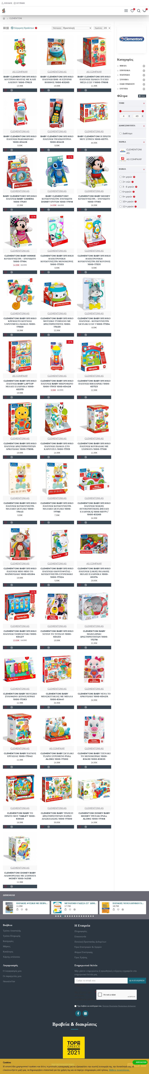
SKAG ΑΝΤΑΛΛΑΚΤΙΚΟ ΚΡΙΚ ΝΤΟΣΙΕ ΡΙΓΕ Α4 (32, 903)
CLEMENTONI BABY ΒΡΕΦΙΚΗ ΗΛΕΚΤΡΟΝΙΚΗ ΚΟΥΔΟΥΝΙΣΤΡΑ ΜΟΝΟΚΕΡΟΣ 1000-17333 (57, 260)
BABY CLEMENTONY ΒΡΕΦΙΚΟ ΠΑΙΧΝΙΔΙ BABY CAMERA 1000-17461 (20, 199)
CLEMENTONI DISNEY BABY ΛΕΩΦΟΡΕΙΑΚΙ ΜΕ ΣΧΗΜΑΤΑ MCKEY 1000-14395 (20, 875)
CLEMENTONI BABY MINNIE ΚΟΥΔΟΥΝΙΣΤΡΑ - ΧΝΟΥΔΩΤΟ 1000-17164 (20, 258)
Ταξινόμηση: (57, 28)
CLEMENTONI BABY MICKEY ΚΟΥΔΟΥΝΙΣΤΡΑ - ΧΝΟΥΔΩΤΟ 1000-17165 (94, 199)
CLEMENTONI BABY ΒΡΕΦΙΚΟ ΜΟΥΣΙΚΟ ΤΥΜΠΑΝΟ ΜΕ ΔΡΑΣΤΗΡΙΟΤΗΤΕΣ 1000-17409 (56, 322)
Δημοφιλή (9, 895)
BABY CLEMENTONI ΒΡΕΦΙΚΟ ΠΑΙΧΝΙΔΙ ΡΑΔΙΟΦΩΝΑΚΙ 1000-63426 (20, 139)
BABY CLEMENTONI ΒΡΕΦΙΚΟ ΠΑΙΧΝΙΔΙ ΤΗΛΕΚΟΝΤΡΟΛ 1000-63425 (56, 139)
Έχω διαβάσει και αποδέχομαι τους (106, 1006)
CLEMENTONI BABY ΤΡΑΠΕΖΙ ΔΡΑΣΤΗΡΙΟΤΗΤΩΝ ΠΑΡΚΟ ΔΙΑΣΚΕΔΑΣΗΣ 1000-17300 (57, 816)
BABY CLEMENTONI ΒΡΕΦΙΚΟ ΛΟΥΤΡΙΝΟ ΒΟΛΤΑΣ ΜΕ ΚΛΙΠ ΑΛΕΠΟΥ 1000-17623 (20, 79)
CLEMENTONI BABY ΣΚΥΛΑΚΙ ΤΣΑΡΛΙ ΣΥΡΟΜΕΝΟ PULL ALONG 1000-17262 (57, 756)
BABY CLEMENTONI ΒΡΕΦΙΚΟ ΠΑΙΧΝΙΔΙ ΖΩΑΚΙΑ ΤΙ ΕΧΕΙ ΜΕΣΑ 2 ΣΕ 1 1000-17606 (94, 79)
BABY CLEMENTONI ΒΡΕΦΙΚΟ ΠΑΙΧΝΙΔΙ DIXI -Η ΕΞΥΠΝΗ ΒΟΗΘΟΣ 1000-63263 (56, 79)
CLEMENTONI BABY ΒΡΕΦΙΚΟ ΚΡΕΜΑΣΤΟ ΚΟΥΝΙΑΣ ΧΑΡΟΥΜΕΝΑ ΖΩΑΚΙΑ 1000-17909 (20, 322)
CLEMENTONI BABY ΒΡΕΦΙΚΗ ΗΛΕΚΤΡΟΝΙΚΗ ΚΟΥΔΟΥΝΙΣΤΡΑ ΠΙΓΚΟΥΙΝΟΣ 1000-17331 (94, 260)
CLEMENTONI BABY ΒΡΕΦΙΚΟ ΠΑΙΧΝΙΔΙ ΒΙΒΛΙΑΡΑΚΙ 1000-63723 (94, 383)
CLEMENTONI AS (57, 71)
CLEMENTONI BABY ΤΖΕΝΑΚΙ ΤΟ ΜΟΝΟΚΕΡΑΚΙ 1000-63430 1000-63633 (94, 756)
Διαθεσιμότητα (127, 125)
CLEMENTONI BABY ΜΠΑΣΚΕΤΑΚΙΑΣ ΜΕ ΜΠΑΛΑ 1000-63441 (57, 696)
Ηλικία (122, 169)
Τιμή (121, 103)
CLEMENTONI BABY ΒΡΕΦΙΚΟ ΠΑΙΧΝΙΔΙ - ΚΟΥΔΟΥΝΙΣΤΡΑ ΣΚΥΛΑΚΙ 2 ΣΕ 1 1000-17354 (94, 321)
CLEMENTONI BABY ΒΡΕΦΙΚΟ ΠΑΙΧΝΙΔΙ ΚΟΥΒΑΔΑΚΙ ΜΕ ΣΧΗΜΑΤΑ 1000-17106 (94, 446)
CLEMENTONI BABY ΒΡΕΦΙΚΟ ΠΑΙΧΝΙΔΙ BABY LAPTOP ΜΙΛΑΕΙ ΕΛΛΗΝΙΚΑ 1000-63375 (20, 385)
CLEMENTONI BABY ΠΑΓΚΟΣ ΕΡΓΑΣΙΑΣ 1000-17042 (20, 755)
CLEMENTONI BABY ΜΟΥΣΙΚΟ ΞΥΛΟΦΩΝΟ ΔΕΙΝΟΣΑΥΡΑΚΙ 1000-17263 (20, 696)
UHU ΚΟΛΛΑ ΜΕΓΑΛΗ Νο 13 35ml (129, 903)
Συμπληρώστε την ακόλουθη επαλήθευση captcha (84, 996)
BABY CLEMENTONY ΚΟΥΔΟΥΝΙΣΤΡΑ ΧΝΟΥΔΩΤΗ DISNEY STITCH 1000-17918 (57, 199)
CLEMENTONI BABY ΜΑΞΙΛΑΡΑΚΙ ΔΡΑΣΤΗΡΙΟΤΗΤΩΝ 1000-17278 (94, 635)
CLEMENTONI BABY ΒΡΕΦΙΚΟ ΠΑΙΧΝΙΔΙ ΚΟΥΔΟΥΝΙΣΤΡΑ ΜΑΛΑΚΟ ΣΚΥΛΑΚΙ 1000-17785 (56, 507)
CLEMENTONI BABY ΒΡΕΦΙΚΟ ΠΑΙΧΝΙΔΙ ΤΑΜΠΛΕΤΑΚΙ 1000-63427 (20, 634)
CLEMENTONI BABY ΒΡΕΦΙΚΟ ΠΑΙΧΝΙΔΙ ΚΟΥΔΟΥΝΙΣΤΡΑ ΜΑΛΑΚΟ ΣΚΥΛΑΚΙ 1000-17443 (20, 507)
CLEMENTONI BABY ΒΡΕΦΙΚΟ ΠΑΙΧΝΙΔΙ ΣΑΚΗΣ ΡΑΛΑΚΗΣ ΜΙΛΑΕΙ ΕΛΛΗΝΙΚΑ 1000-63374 (94, 572)
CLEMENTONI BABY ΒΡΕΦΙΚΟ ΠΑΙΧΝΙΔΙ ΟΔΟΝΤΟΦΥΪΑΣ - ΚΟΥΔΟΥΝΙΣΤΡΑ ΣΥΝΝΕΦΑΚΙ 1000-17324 (56, 572)
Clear (143, 96)
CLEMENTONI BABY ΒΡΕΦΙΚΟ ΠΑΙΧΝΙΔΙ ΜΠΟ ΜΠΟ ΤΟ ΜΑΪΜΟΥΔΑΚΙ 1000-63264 (20, 571)
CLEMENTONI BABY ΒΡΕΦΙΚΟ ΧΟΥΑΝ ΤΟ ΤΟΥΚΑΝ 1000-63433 (56, 634)
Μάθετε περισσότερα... (119, 1070)
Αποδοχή (141, 1062)
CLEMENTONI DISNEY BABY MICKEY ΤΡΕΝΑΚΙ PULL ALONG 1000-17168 (94, 816)
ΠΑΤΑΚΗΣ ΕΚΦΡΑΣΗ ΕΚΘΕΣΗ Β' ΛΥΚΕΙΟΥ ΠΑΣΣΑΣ (80, 903)
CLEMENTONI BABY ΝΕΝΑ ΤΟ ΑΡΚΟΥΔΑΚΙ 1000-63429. (94, 695)
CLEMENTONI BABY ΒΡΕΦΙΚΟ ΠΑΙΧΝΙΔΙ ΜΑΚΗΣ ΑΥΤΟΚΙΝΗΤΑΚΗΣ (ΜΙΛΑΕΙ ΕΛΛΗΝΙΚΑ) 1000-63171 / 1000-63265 (94, 509)
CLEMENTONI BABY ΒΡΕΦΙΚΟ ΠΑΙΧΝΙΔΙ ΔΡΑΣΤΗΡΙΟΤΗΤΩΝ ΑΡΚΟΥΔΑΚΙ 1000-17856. (20, 446)
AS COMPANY (20, 71)
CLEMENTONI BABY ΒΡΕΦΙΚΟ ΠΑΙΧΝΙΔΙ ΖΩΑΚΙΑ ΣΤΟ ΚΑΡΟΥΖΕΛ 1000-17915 (56, 446)
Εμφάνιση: (98, 28)
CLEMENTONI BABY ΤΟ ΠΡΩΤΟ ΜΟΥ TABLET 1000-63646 (20, 816)
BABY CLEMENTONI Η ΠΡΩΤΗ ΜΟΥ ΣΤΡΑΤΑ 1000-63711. (94, 138)
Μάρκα (122, 142)
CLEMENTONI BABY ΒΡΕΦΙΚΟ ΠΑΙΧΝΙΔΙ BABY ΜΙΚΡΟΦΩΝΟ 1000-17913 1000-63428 (56, 383)
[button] (55, 916)
